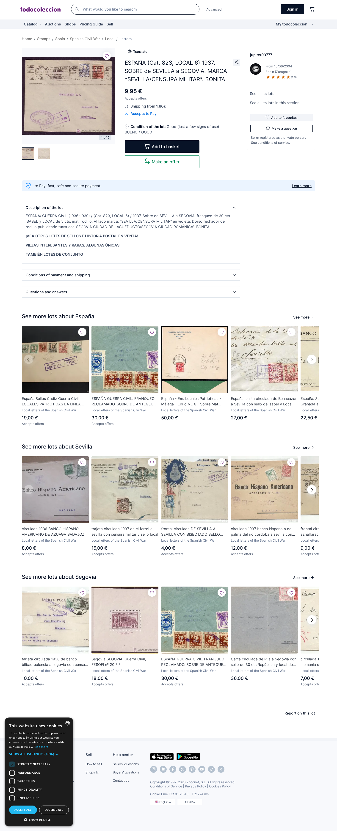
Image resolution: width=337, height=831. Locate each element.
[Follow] (107, 56)
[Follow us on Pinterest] (192, 769)
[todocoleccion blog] (221, 769)
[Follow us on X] (182, 769)
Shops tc (92, 772)
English (164, 802)
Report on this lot (300, 713)
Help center (123, 754)
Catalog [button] (31, 24)
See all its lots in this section (274, 102)
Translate (140, 51)
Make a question (284, 128)
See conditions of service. (270, 142)
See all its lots (262, 93)
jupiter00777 (261, 55)
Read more (41, 747)
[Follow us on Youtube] (201, 769)
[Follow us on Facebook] (172, 769)
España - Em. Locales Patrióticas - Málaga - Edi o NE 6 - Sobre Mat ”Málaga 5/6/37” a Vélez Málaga (191, 401)
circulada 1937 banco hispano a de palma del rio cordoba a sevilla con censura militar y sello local (261, 531)
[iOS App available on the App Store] (162, 756)
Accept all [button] (23, 810)
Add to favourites (284, 117)
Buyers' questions (126, 772)
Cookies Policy (220, 786)
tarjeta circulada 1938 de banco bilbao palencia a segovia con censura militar (55, 662)
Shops (70, 24)
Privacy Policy (195, 786)
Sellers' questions (126, 764)
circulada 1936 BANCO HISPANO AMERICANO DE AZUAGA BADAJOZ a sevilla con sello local (55, 531)
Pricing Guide (91, 24)
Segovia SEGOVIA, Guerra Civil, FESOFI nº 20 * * (118, 662)
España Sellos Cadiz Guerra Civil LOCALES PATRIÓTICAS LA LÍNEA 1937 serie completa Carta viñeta (51, 401)
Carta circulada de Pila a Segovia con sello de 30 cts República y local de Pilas (263, 662)
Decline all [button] (54, 810)
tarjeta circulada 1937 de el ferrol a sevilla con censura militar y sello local (124, 531)
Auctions (53, 24)
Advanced (214, 9)
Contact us (121, 780)
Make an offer (166, 161)
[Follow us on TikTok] (211, 769)
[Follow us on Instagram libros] (163, 769)
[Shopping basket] (312, 9)
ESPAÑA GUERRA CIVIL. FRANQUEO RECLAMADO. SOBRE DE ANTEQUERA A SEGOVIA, (124, 401)
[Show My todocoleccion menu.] (312, 24)
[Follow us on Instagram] (153, 769)
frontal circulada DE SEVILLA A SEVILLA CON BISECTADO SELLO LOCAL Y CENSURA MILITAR (190, 531)
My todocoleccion (291, 24)
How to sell (94, 764)
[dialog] (39, 771)
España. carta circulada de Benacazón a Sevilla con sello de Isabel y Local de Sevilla (264, 401)
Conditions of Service (166, 786)
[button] (131, 207)
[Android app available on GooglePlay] (188, 756)
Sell (110, 24)
